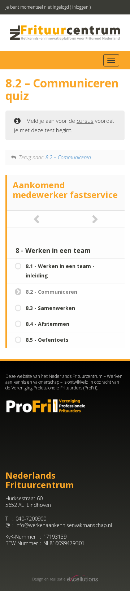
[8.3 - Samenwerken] (95, 219)
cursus (85, 120)
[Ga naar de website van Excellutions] (81, 579)
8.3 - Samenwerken (50, 308)
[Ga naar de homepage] (65, 32)
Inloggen (80, 7)
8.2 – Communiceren (68, 157)
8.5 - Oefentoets (47, 339)
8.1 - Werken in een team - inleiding (60, 271)
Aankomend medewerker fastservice (65, 189)
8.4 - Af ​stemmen (47, 323)
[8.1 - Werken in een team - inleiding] (36, 219)
